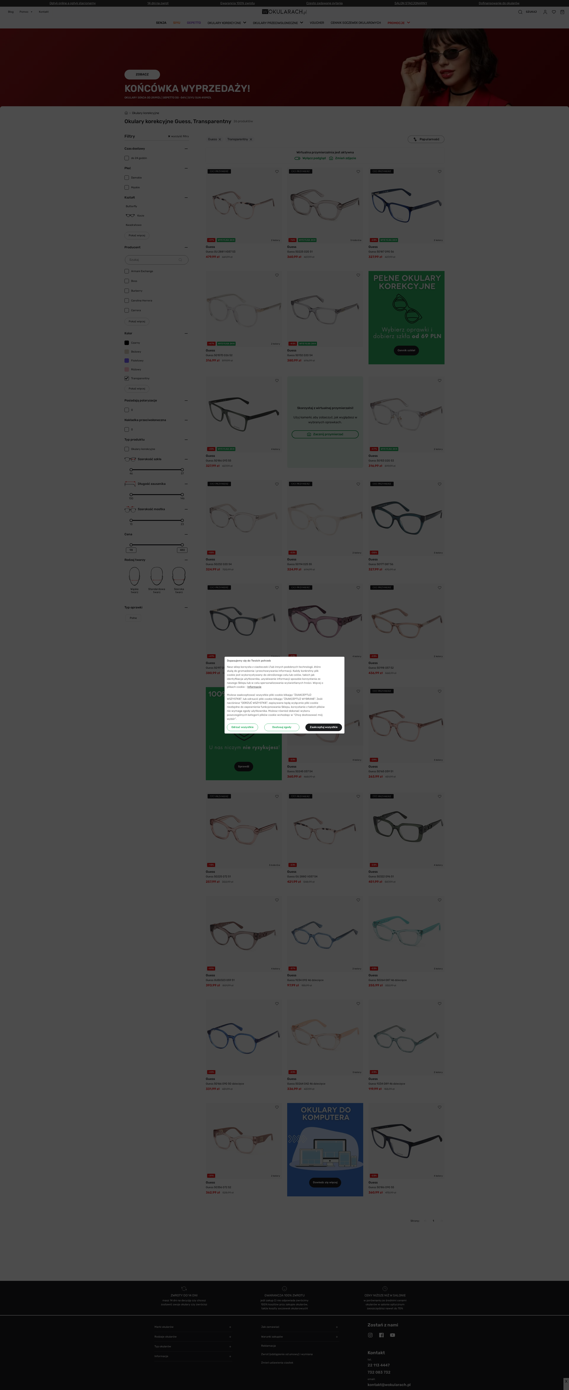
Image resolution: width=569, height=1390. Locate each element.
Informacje (254, 686)
